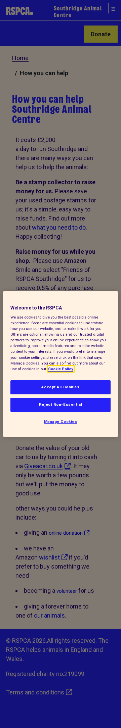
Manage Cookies (60, 421)
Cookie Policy (60, 369)
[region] (60, 364)
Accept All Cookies (60, 387)
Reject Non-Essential (60, 404)
